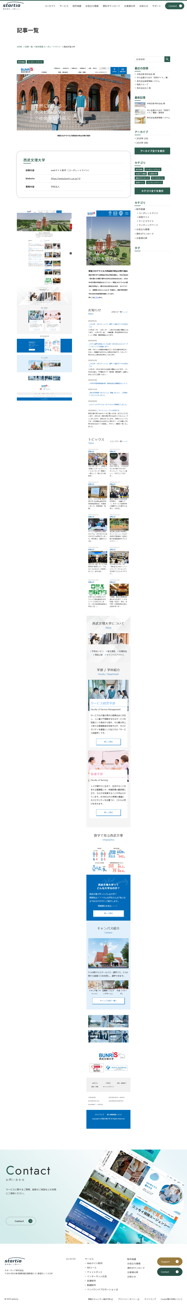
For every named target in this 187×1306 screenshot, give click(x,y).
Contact (173, 6)
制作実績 (77, 6)
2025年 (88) (142, 142)
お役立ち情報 (92, 6)
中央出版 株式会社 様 (146, 74)
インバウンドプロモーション (101, 1289)
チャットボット (94, 1272)
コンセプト (50, 6)
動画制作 (91, 1285)
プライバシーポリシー (127, 1299)
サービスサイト (158, 178)
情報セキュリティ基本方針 (99, 1299)
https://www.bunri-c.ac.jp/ (64, 178)
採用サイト (140, 182)
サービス (64, 6)
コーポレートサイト (35, 62)
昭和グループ (142, 84)
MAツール (92, 1267)
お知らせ (143, 6)
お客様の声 (129, 6)
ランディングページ (154, 182)
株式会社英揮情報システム (148, 81)
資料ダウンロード (111, 6)
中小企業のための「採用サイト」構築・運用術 (152, 77)
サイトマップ (150, 1299)
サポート (156, 6)
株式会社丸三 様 (144, 88)
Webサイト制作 (95, 1263)
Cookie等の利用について (171, 1299)
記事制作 (91, 1280)
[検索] (167, 59)
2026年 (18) (142, 138)
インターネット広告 (97, 1276)
